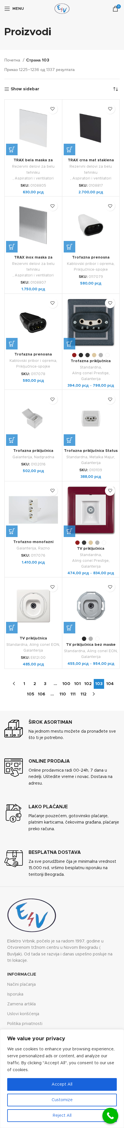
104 (110, 684)
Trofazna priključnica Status (91, 451)
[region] (62, 1078)
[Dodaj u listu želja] (53, 109)
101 (77, 684)
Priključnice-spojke (91, 270)
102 (88, 684)
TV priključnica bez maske (91, 645)
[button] (12, 149)
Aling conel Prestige (90, 373)
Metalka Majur (101, 457)
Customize (62, 1100)
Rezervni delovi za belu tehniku (33, 169)
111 (73, 694)
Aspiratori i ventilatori (34, 178)
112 (83, 694)
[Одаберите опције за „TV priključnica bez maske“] (69, 627)
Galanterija (91, 379)
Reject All (62, 1116)
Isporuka (15, 994)
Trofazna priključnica (91, 361)
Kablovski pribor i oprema (90, 264)
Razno (44, 548)
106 (41, 694)
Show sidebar (25, 89)
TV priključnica (90, 549)
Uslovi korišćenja (23, 1014)
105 (30, 694)
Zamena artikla (21, 1004)
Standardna (90, 367)
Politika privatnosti (24, 1024)
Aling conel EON (44, 645)
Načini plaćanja (21, 985)
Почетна (12, 60)
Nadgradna (44, 457)
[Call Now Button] (110, 1116)
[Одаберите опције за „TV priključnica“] (69, 531)
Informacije (21, 974)
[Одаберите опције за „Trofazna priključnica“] (69, 343)
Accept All (62, 1084)
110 (62, 694)
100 (66, 684)
